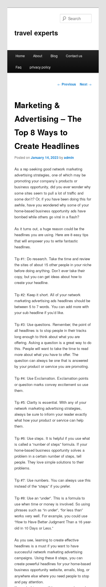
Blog (54, 55)
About (37, 55)
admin (69, 157)
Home (20, 55)
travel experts (36, 32)
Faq (18, 67)
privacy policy (40, 67)
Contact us (74, 55)
